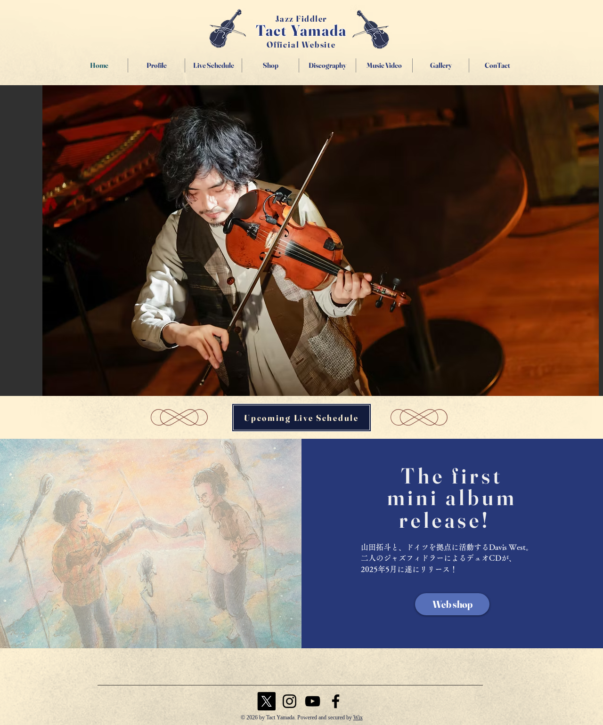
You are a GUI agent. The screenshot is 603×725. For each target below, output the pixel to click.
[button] (320, 240)
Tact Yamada (301, 30)
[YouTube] (312, 701)
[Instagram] (289, 701)
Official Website (301, 44)
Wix (358, 717)
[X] (266, 701)
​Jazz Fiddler (301, 18)
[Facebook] (335, 701)
